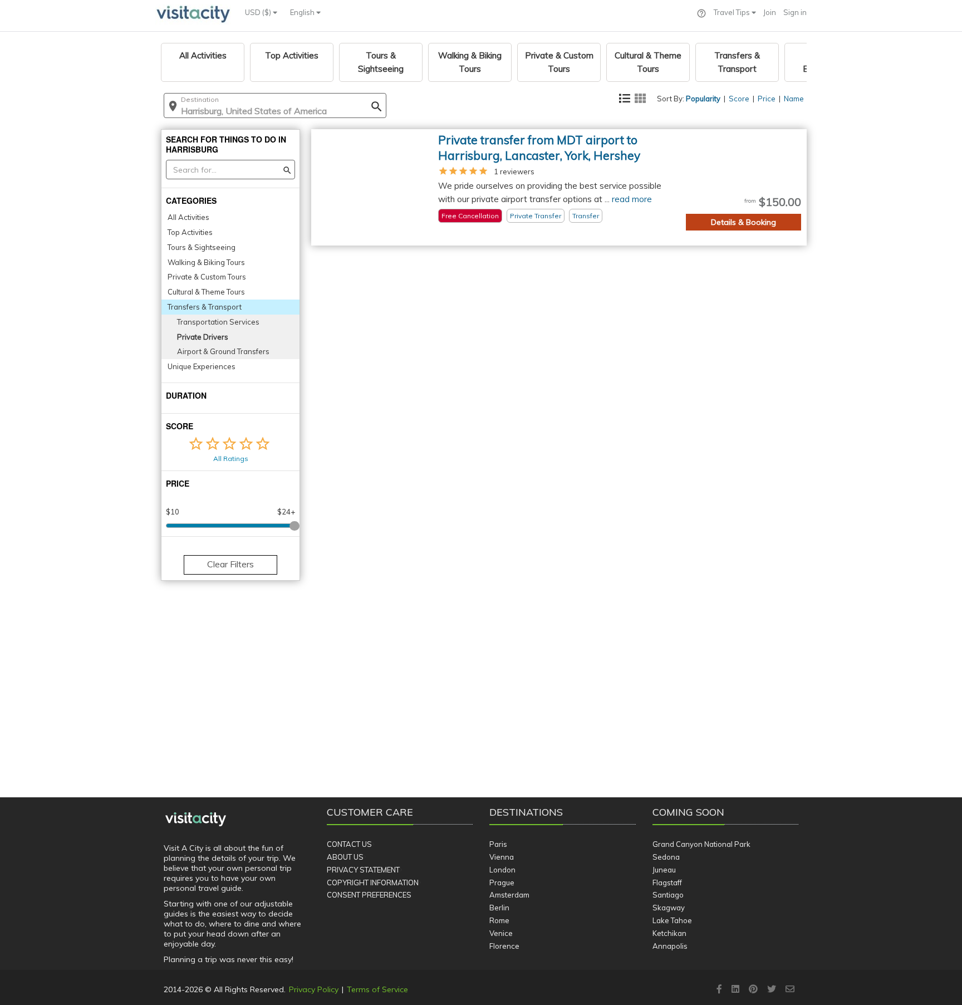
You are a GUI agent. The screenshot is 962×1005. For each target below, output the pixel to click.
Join (769, 12)
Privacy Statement (363, 869)
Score (739, 98)
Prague (501, 882)
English (303, 12)
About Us (345, 856)
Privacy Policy (313, 989)
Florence (504, 946)
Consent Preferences (369, 894)
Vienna (501, 856)
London (502, 869)
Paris (498, 844)
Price (767, 98)
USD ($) (259, 12)
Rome (499, 920)
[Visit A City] (196, 819)
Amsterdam (509, 894)
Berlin (499, 907)
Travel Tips (733, 12)
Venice (501, 933)
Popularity (703, 98)
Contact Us (349, 844)
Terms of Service (377, 989)
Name (794, 98)
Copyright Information (373, 882)
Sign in (795, 12)
